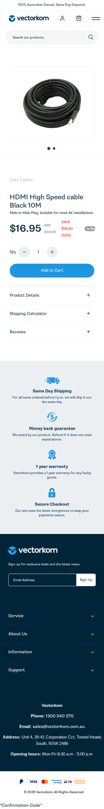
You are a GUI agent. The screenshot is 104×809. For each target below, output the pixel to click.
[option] (51, 103)
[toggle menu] (96, 20)
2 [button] (54, 148)
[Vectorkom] (29, 18)
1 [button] (48, 148)
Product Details (24, 295)
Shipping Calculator (28, 313)
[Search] (91, 37)
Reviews (18, 332)
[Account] (62, 18)
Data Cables (21, 180)
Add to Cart (52, 270)
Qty (13, 251)
